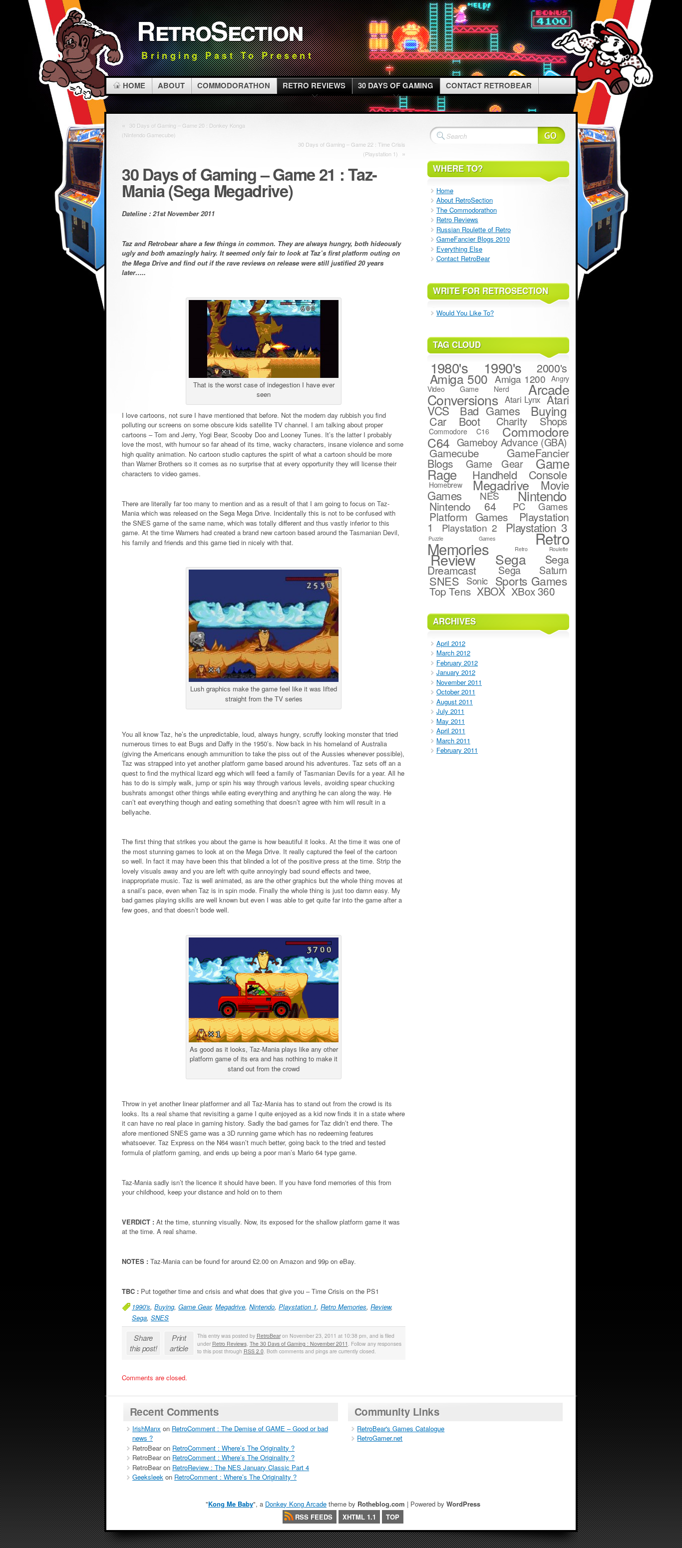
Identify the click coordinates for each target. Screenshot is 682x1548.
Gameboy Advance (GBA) (512, 442)
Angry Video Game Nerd (498, 383)
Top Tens (450, 591)
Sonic (477, 580)
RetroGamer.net (379, 1438)
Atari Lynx (522, 399)
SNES (160, 1317)
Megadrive (230, 1306)
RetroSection (220, 30)
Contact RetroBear (463, 258)
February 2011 (457, 750)
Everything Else (459, 249)
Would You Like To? (465, 312)
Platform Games (468, 516)
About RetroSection (464, 200)
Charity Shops (531, 421)
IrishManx (146, 1428)
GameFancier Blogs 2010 (473, 239)
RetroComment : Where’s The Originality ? (233, 1448)
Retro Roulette (541, 549)
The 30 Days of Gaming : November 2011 (299, 1343)
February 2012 (457, 662)
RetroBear (269, 1335)
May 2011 (450, 721)
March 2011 (453, 740)
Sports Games (531, 581)
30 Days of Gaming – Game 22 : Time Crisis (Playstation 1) (351, 149)
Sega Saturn (532, 570)
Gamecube (454, 452)
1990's (141, 1306)
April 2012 (450, 643)
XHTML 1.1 (359, 1517)
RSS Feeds (314, 1517)
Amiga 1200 (520, 378)
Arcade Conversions (498, 394)
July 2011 (450, 711)
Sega (139, 1317)
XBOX (491, 591)
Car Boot (454, 421)
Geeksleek (147, 1477)
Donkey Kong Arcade (296, 1504)
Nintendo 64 (462, 506)
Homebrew (445, 485)
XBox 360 (533, 591)
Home (444, 190)
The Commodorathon (466, 210)
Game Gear (194, 1306)
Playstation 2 (469, 527)
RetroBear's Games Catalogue (400, 1428)
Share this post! (143, 1342)
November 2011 (459, 682)
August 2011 (454, 701)
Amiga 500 (459, 378)
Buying (164, 1306)
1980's (449, 367)
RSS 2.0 (254, 1351)
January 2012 (455, 672)
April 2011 (450, 730)
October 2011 (455, 691)
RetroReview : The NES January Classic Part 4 (240, 1467)
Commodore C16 (459, 431)
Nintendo (262, 1306)
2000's (552, 367)
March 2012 (453, 652)
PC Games (540, 506)
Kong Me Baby (230, 1504)
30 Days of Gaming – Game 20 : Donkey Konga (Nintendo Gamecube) (183, 130)
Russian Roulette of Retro (473, 229)
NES (489, 495)
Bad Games (490, 410)
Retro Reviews (229, 1343)
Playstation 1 (298, 1306)
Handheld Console (519, 474)
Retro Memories (343, 1306)
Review (380, 1306)
